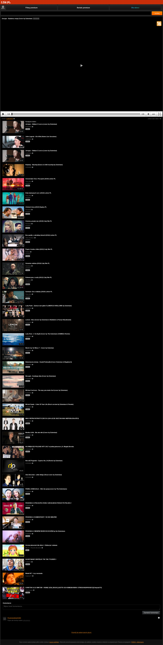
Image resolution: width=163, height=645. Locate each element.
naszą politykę (54, 642)
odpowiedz (26, 620)
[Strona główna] (6, 2)
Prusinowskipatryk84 (14, 618)
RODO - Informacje (137, 642)
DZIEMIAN (9, 119)
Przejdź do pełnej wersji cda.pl (81, 632)
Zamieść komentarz (151, 613)
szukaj (157, 13)
